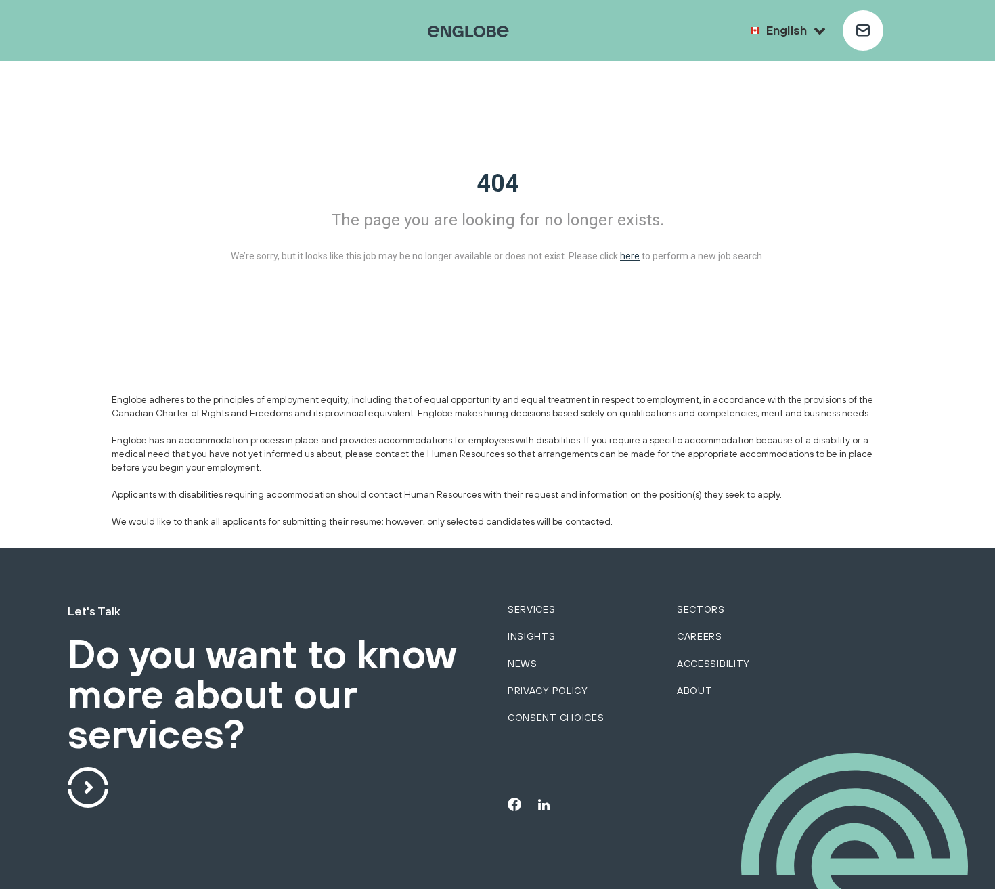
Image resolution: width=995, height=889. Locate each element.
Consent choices (556, 717)
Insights (532, 636)
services (532, 609)
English (786, 30)
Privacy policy (548, 690)
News (522, 663)
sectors (701, 609)
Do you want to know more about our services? (262, 695)
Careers (699, 636)
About (695, 690)
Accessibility (713, 663)
